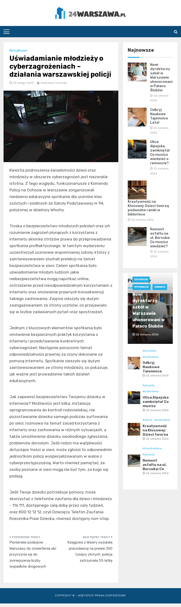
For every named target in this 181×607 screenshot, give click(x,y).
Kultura (147, 420)
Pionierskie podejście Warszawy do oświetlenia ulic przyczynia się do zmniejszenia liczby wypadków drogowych (32, 554)
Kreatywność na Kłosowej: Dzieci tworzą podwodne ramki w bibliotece (148, 207)
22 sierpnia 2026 (157, 375)
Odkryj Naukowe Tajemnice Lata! (159, 116)
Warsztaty (149, 350)
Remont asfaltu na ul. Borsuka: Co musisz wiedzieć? (160, 237)
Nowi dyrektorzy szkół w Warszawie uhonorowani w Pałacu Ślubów (161, 77)
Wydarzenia (150, 356)
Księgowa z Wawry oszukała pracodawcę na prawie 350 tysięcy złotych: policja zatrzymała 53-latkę (89, 551)
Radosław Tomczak (54, 82)
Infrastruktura (152, 448)
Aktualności (18, 51)
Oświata (159, 287)
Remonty (149, 385)
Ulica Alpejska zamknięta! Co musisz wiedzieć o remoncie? (160, 152)
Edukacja (141, 279)
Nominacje (141, 287)
